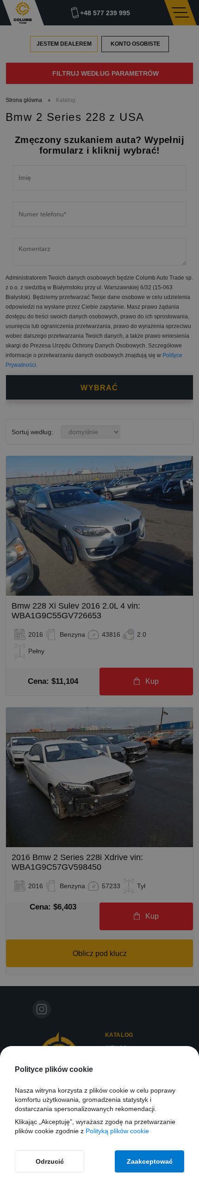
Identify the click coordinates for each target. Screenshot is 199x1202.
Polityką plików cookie (117, 1131)
